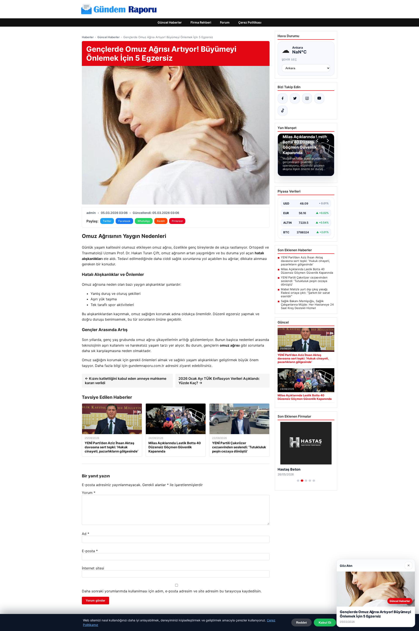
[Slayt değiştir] (298, 481)
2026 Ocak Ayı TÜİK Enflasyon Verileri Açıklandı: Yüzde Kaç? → (219, 380)
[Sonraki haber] (327, 140)
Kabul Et (325, 622)
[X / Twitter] (295, 98)
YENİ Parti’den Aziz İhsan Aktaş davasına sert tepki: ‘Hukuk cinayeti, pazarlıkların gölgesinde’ (305, 261)
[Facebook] (283, 98)
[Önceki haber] (318, 140)
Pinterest (177, 221)
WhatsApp (143, 221)
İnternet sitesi (93, 568)
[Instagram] (307, 98)
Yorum (88, 492)
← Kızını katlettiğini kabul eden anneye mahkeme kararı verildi (125, 380)
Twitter (107, 221)
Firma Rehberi (201, 22)
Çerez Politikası (249, 22)
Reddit (161, 221)
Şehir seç (289, 59)
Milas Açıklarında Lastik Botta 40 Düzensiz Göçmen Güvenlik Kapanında (307, 270)
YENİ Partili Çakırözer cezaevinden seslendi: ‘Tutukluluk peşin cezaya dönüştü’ (304, 281)
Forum (225, 22)
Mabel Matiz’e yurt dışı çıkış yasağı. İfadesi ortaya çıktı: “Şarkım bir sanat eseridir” (305, 292)
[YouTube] (319, 98)
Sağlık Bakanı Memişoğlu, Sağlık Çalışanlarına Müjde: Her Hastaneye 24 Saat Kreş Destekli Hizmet (307, 304)
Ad (85, 533)
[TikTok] (283, 111)
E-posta (90, 551)
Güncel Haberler (170, 22)
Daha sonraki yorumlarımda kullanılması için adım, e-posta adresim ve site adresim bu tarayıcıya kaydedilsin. (171, 591)
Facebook (124, 221)
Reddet (301, 622)
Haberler (88, 37)
